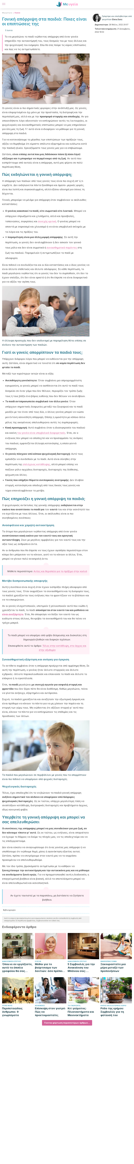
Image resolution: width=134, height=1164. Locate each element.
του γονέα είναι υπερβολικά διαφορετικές (41, 432)
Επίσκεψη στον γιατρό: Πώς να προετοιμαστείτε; (50, 1012)
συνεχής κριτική (47, 221)
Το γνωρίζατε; (74, 1006)
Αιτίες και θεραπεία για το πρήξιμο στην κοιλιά (60, 571)
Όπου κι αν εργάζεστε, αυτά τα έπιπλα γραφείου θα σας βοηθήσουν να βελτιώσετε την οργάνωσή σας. (17, 968)
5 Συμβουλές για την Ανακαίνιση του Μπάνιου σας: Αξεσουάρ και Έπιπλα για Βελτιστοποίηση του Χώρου (82, 968)
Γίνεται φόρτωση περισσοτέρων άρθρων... (67, 1022)
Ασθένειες (40, 1006)
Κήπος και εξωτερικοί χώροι (113, 1006)
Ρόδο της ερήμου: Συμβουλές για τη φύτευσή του (112, 1012)
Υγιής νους (7, 1006)
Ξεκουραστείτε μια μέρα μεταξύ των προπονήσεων (113, 968)
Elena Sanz (117, 19)
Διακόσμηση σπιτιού (11, 961)
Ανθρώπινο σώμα (108, 961)
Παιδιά (17, 13)
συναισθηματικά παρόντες (62, 247)
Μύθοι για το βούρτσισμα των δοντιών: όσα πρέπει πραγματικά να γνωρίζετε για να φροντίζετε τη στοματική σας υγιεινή (50, 968)
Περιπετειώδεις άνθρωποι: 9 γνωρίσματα (12, 1012)
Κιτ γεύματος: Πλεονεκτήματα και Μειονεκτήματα (81, 1012)
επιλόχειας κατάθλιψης (36, 464)
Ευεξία (38, 961)
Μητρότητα (7, 13)
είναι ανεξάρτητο (12, 614)
